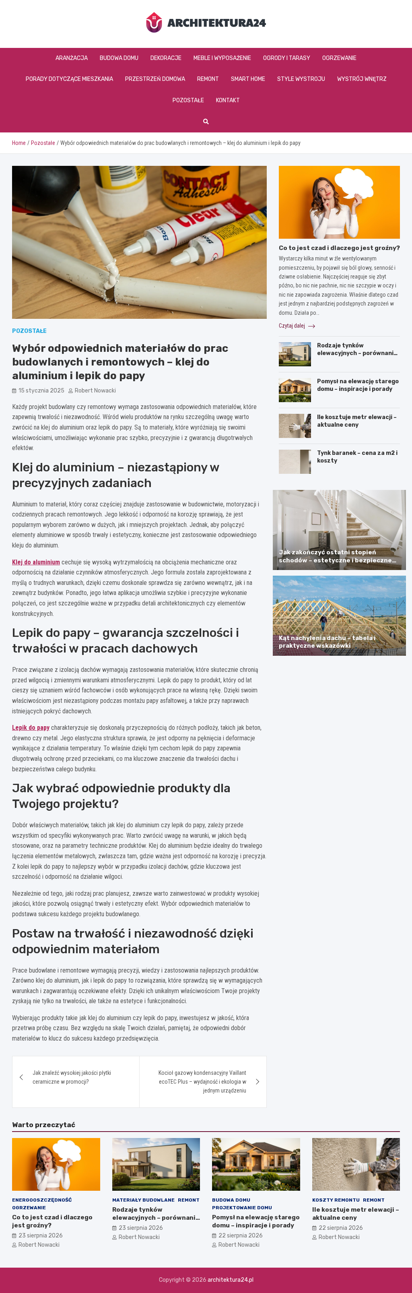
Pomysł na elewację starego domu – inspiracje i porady (358, 385)
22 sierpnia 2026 (240, 1235)
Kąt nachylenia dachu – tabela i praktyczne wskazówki (327, 642)
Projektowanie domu (242, 1207)
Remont (208, 79)
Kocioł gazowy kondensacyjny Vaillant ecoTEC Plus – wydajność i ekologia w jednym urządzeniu (202, 1082)
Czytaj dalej (292, 325)
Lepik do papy (30, 727)
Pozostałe (188, 100)
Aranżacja (72, 58)
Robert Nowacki (95, 390)
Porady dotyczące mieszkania (69, 79)
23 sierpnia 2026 (41, 1235)
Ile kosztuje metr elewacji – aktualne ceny (357, 421)
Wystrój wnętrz (362, 79)
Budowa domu (119, 58)
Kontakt (228, 100)
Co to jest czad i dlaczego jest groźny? (339, 248)
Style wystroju (301, 79)
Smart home (248, 79)
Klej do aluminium (36, 562)
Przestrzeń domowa (155, 79)
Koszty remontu (336, 1200)
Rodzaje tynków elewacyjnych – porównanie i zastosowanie (358, 353)
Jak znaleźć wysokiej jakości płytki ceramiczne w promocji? (72, 1077)
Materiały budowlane (143, 1200)
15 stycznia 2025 (41, 390)
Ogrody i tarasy (286, 58)
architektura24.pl (230, 1279)
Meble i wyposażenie (222, 58)
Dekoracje (165, 58)
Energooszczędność (42, 1200)
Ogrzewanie (339, 58)
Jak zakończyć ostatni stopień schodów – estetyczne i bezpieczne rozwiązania (335, 560)
